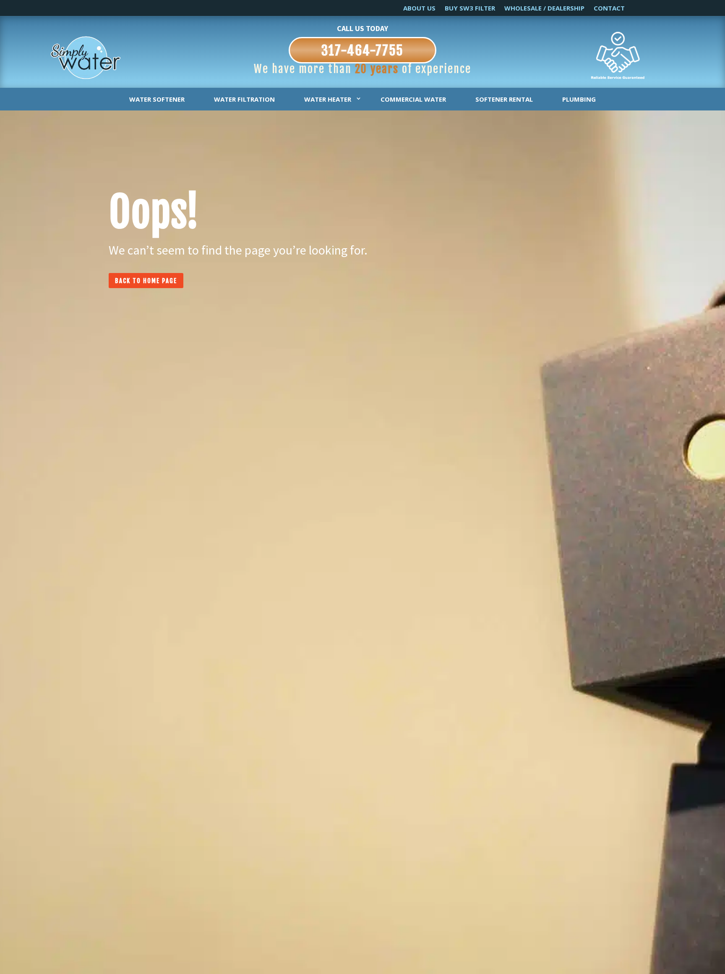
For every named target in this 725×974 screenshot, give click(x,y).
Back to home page (146, 281)
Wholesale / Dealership (544, 8)
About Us (419, 8)
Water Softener (157, 99)
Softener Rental (504, 99)
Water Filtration (244, 99)
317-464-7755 (362, 50)
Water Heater (327, 99)
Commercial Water (413, 99)
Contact (609, 8)
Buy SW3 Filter (470, 8)
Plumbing (579, 99)
